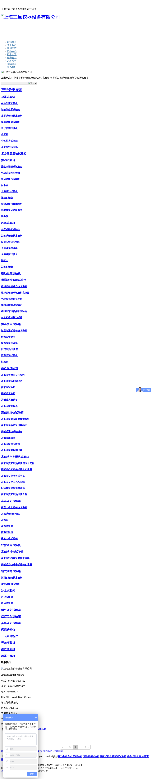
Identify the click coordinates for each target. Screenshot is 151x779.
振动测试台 (64, 756)
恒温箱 (4, 361)
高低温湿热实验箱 (10, 444)
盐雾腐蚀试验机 (9, 147)
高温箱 (4, 520)
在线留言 (15, 3)
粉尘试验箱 (7, 603)
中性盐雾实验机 (9, 103)
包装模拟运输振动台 (11, 299)
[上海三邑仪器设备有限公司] (30, 17)
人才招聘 (12, 60)
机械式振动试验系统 (11, 210)
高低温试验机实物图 (11, 381)
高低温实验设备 (9, 399)
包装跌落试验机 (9, 248)
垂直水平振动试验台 (11, 166)
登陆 (50, 771)
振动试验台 (8, 160)
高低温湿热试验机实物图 (14, 425)
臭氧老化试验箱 (11, 623)
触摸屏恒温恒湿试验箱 (13, 488)
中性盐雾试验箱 (9, 140)
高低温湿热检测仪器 (11, 450)
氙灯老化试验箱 (11, 616)
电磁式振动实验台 (10, 172)
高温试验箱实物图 (10, 513)
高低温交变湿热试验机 (13, 476)
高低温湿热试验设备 (11, 431)
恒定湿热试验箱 (9, 349)
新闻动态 (12, 48)
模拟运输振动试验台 (13, 279)
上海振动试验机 (9, 191)
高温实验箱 (7, 532)
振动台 (4, 185)
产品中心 (12, 51)
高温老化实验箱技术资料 (14, 507)
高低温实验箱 (8, 393)
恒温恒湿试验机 (9, 355)
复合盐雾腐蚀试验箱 (13, 153)
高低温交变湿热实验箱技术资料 (17, 463)
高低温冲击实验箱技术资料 (15, 558)
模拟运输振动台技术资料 (14, 286)
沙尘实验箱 (7, 597)
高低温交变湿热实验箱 (13, 482)
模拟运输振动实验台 (11, 305)
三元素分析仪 (9, 636)
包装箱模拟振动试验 (11, 317)
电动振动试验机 (11, 273)
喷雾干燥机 (8, 655)
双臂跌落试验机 (11, 545)
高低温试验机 (8, 387)
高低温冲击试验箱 (12, 551)
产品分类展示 (11, 90)
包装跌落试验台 (9, 254)
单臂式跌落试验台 (10, 229)
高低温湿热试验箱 (12, 412)
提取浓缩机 (8, 649)
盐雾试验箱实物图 (10, 122)
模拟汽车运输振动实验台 (14, 311)
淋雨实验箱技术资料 (11, 577)
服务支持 (12, 57)
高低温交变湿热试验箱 (15, 456)
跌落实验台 (7, 266)
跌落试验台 (106, 756)
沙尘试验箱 (8, 590)
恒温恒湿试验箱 (11, 324)
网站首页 (6, 3)
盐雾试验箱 (8, 96)
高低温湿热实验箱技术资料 (15, 419)
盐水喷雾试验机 (9, 128)
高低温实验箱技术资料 (13, 375)
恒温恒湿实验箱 (9, 343)
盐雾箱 (4, 134)
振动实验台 (7, 197)
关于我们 (12, 45)
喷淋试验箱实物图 (10, 584)
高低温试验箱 (9, 368)
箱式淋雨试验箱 (11, 571)
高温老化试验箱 (11, 501)
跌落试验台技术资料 (11, 235)
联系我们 (25, 3)
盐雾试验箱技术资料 (11, 115)
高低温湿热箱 (8, 437)
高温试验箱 (7, 526)
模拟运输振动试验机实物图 (15, 292)
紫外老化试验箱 (11, 609)
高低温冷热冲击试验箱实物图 (16, 564)
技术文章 (12, 54)
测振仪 (4, 216)
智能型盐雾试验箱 (10, 109)
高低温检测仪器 (9, 406)
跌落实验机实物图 (10, 242)
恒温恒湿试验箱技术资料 (14, 330)
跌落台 (4, 260)
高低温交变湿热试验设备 (14, 494)
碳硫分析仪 (8, 629)
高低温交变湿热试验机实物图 (16, 469)
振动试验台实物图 (10, 179)
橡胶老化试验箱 (9, 538)
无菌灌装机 (8, 642)
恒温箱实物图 (8, 337)
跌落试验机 (8, 222)
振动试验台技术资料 (11, 204)
